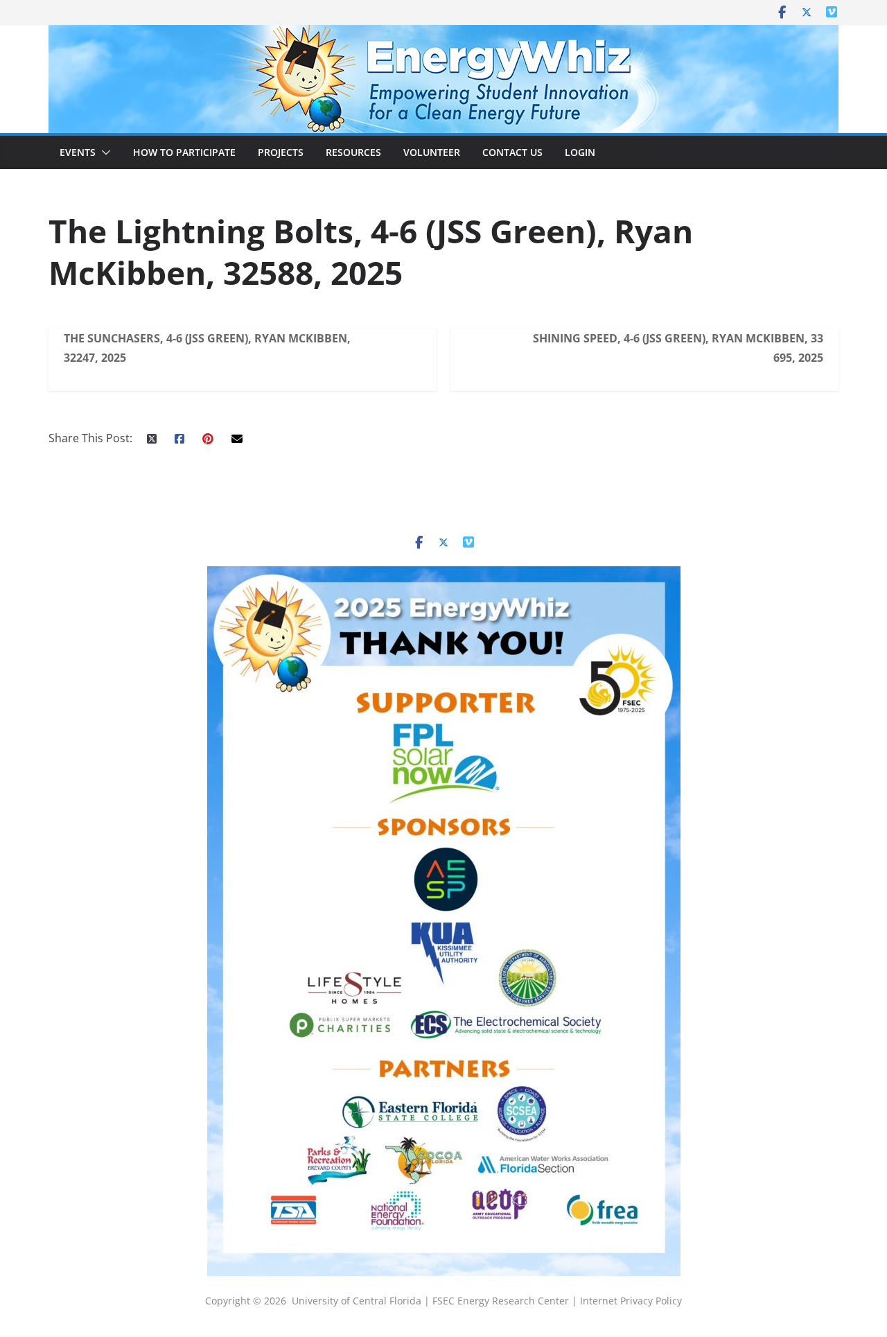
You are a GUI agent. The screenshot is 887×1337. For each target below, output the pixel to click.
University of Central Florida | (362, 1300)
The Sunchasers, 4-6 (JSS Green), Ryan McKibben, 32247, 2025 (207, 348)
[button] (103, 152)
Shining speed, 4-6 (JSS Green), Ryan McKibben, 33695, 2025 (678, 348)
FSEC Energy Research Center (502, 1300)
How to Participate (184, 152)
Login (580, 152)
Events (78, 152)
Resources (353, 152)
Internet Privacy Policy (631, 1300)
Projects (281, 152)
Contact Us (512, 152)
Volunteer (431, 152)
